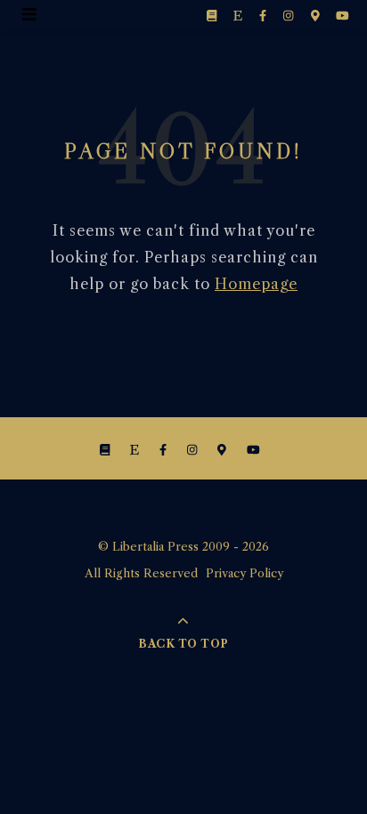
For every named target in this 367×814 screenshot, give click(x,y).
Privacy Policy (244, 573)
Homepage (256, 284)
